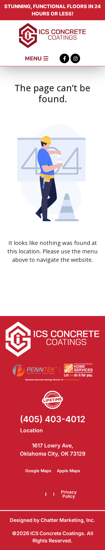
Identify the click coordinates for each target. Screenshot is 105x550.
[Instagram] (75, 58)
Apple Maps (68, 470)
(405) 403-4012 (52, 419)
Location (31, 430)
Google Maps (38, 470)
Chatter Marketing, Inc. (68, 520)
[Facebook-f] (64, 58)
